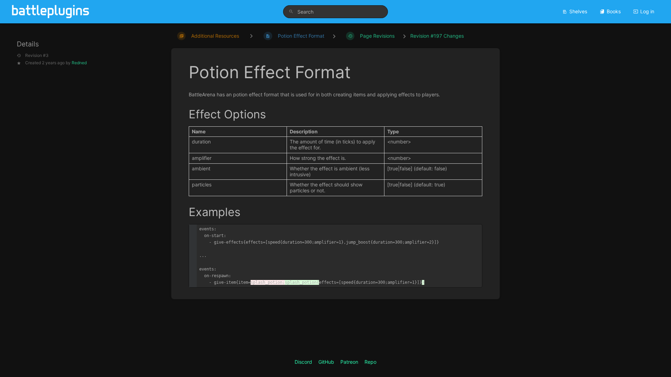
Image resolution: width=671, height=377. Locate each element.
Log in (647, 11)
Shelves (578, 11)
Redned (79, 62)
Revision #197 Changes (437, 36)
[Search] (291, 12)
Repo (370, 362)
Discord (303, 362)
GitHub (326, 362)
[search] (335, 11)
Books (614, 11)
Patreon (349, 362)
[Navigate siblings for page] (251, 35)
